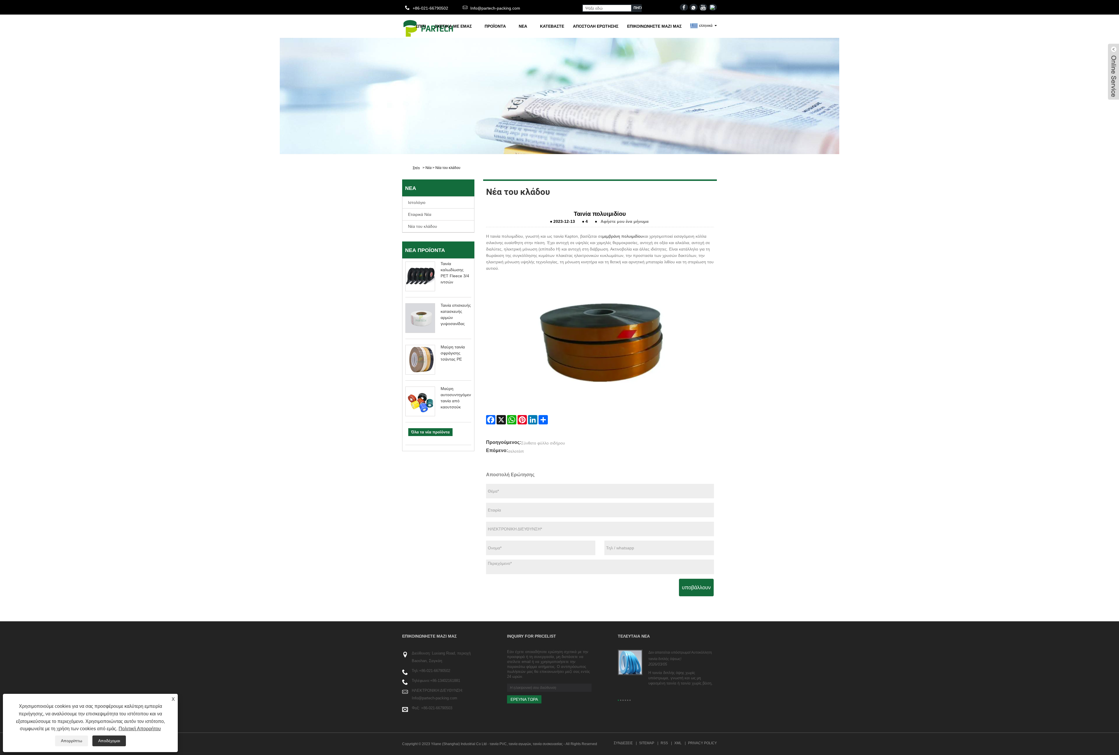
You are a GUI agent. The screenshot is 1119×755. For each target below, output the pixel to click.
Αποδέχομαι (109, 740)
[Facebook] (490, 419)
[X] (501, 419)
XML (678, 743)
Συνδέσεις (623, 743)
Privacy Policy (702, 743)
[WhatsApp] (511, 419)
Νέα (523, 26)
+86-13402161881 (445, 680)
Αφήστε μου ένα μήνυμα (625, 221)
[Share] (543, 419)
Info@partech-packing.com (495, 8)
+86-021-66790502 (434, 670)
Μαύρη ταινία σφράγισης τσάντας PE (453, 353)
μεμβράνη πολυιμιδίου (622, 236)
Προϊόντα (495, 26)
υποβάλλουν (696, 587)
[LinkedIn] (532, 419)
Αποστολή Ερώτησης (595, 26)
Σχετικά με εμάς (453, 26)
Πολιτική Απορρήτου (140, 728)
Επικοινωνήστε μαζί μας (654, 26)
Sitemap (646, 743)
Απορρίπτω (71, 740)
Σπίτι (421, 26)
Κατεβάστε (552, 26)
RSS (664, 743)
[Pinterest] (522, 419)
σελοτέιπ (516, 451)
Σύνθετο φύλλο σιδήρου (543, 443)
